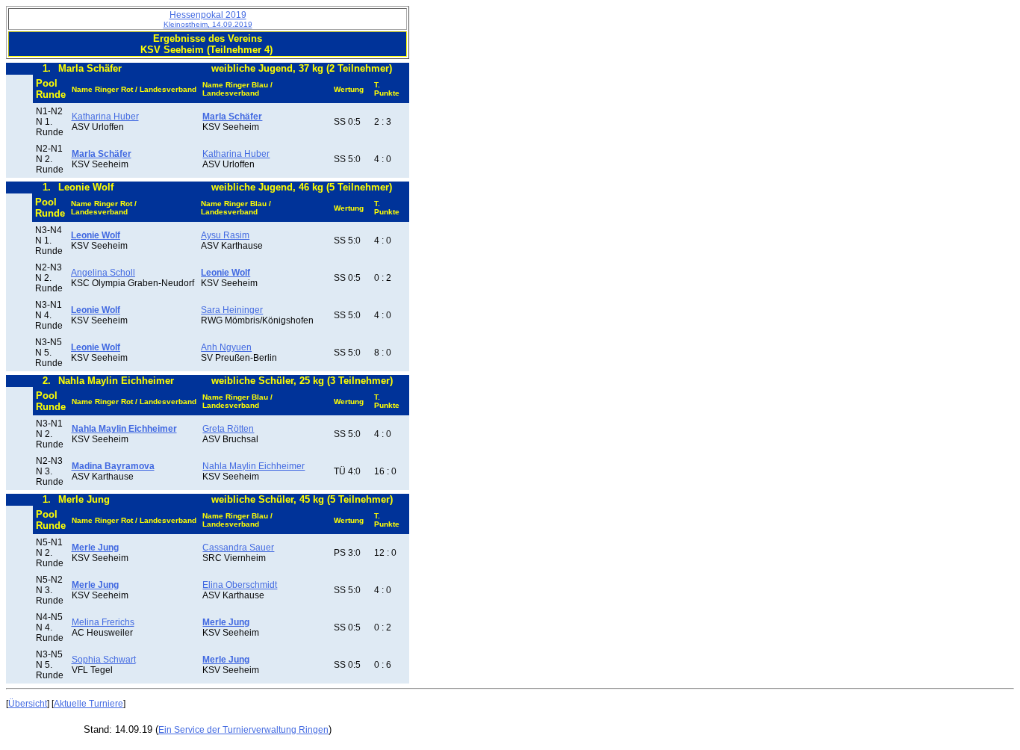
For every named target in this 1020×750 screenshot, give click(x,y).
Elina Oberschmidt (239, 585)
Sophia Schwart (104, 659)
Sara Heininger (232, 310)
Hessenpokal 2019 (208, 19)
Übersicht (27, 703)
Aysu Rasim (225, 235)
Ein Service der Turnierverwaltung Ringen (243, 730)
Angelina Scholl (103, 272)
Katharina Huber (105, 116)
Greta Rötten (228, 429)
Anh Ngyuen (226, 347)
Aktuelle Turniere (88, 703)
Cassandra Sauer (238, 547)
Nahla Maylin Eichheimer (253, 466)
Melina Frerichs (103, 622)
